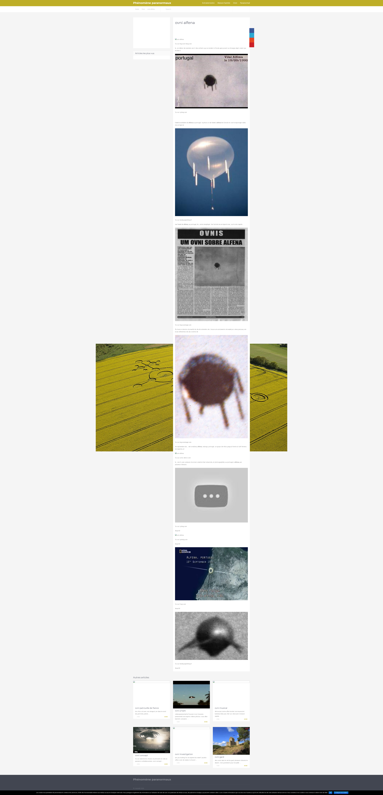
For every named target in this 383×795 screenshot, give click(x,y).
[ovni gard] (231, 741)
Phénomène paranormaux (152, 3)
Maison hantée (224, 3)
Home (137, 9)
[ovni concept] (151, 740)
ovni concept (141, 755)
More (166, 717)
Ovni (235, 3)
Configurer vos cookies (341, 792)
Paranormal (245, 3)
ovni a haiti (180, 711)
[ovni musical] (231, 693)
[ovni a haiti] (191, 694)
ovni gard (219, 757)
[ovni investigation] (191, 739)
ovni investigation (184, 754)
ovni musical (221, 708)
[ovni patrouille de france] (151, 693)
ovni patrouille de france (147, 708)
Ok (330, 792)
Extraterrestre (208, 3)
